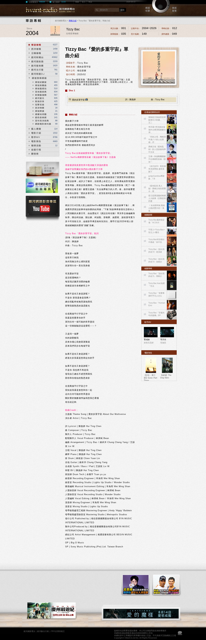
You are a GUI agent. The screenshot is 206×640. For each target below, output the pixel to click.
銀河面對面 (35, 61)
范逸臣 (163, 343)
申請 (90, 2)
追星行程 (33, 150)
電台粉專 (43, 187)
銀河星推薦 (35, 66)
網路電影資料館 (41, 123)
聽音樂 (32, 154)
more (172, 322)
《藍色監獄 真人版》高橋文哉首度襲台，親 (157, 188)
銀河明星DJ (35, 74)
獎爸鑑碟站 (39, 88)
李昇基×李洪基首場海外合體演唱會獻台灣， (157, 130)
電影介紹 (33, 133)
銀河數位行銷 (43, 631)
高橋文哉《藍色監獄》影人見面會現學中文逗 (157, 149)
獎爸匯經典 (39, 91)
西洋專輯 (33, 49)
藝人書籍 (33, 129)
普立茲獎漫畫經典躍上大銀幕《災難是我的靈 (157, 198)
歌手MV (33, 137)
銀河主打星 (35, 70)
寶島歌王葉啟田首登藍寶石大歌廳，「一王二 (157, 120)
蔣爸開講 (38, 110)
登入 (83, 2)
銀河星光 (38, 97)
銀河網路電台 (29, 631)
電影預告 (33, 141)
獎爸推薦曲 (39, 85)
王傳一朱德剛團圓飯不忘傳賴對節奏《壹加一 (157, 159)
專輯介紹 (72, 21)
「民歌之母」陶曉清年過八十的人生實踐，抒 (157, 139)
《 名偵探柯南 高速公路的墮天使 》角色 (156, 208)
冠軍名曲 (38, 104)
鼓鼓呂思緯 (149, 343)
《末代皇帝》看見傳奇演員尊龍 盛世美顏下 (157, 169)
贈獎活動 (33, 146)
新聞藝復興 (39, 94)
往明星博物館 (72, 33)
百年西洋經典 (41, 120)
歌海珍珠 (38, 101)
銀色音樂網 (40, 117)
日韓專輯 (33, 53)
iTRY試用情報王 (58, 631)
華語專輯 (33, 45)
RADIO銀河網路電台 (45, 10)
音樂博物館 (43, 170)
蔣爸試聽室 (39, 81)
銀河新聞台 (35, 57)
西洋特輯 (38, 107)
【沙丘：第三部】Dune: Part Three (150, 378)
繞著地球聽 (39, 113)
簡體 (77, 2)
